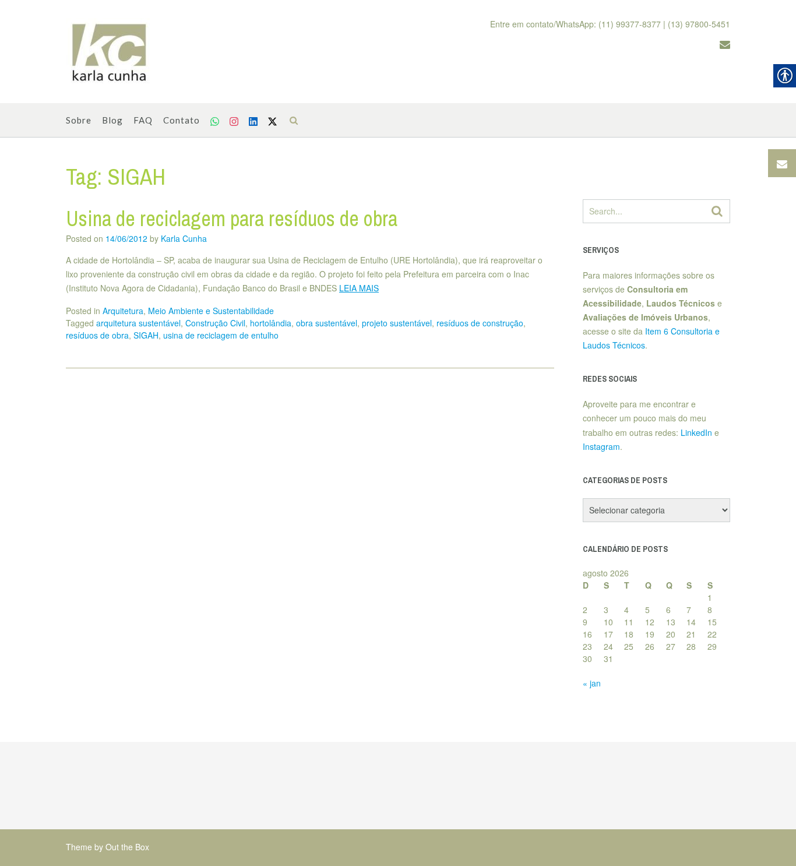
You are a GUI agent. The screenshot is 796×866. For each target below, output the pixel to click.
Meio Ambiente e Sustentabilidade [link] (211, 310)
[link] (109, 52)
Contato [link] (181, 120)
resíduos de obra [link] (97, 335)
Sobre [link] (78, 120)
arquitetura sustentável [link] (138, 323)
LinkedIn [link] (696, 432)
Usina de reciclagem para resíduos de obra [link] (231, 219)
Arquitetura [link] (123, 310)
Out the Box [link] (127, 847)
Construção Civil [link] (215, 323)
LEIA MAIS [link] (359, 288)
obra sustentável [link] (326, 323)
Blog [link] (112, 120)
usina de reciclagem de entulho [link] (221, 335)
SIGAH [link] (146, 335)
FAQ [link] (143, 120)
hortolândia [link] (270, 323)
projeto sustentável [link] (397, 323)
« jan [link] (592, 683)
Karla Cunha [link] (184, 238)
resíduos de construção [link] (479, 323)
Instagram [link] (601, 446)
